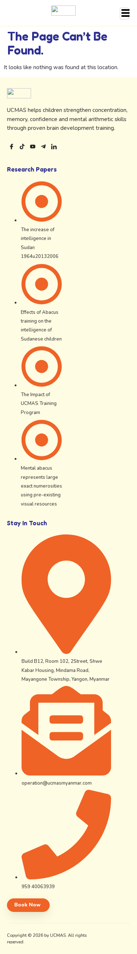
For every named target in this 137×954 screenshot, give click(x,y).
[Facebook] (11, 147)
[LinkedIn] (54, 147)
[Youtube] (32, 147)
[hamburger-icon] (124, 13)
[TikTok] (22, 147)
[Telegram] (43, 147)
